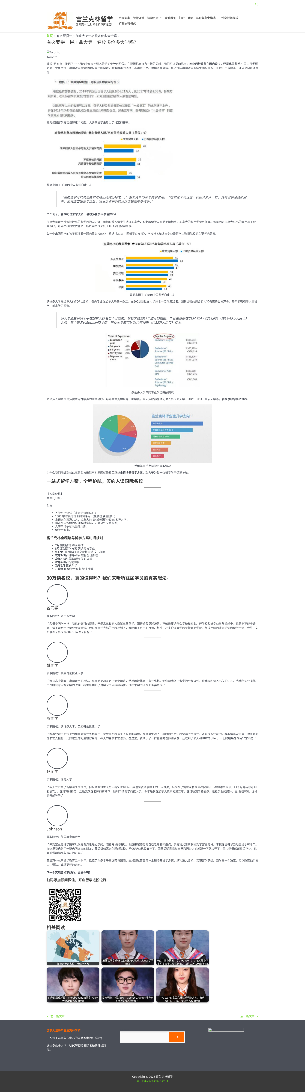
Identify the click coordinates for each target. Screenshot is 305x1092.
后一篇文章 (249, 1016)
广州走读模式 (127, 23)
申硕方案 (124, 17)
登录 (190, 17)
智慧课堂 (138, 17)
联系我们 (170, 17)
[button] (256, 4)
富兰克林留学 (94, 18)
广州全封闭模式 (228, 17)
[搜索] (176, 1037)
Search (124, 1030)
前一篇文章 (56, 1016)
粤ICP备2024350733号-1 (152, 1081)
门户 (182, 17)
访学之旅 (153, 17)
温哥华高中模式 (206, 17)
